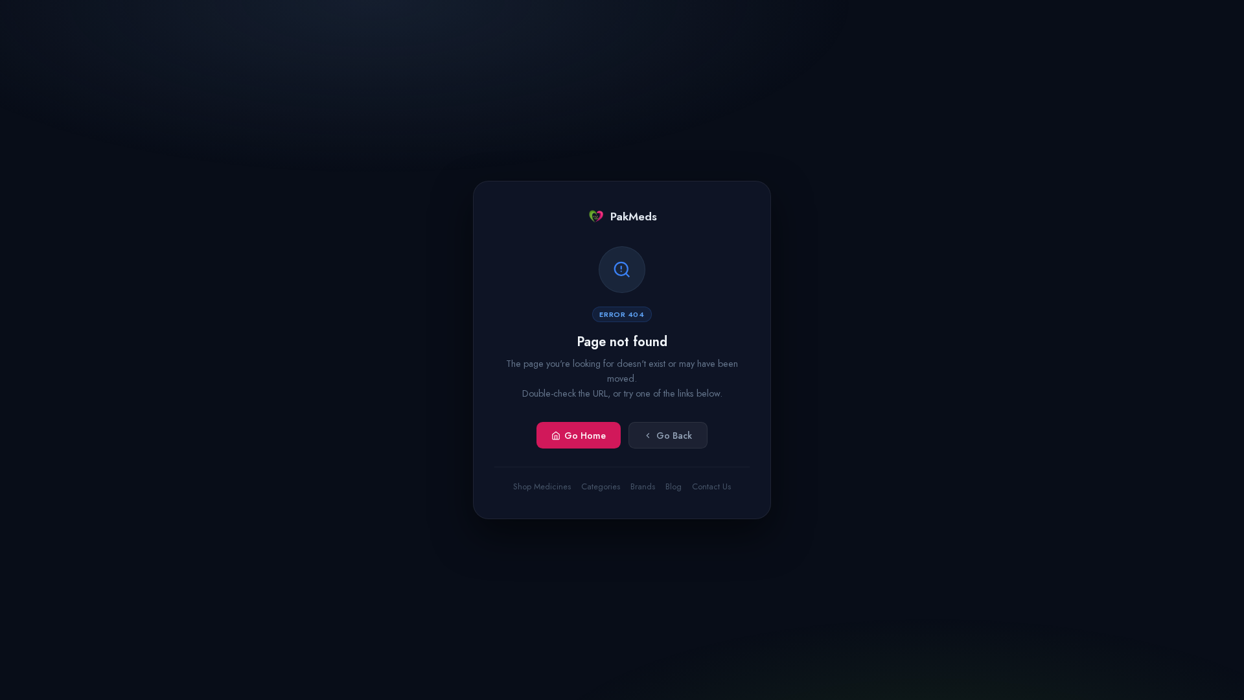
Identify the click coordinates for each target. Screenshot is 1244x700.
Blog (673, 486)
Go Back (674, 435)
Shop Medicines (542, 486)
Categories (600, 486)
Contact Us (711, 486)
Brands (642, 486)
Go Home (585, 435)
